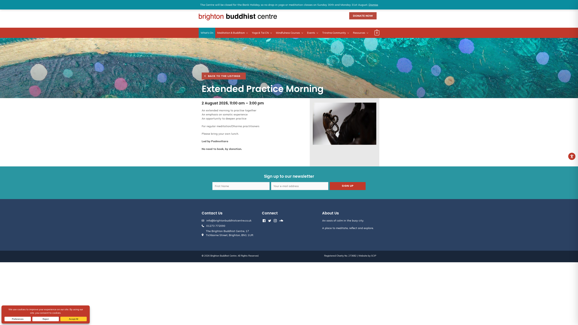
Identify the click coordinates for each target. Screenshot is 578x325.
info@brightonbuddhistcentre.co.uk (229, 220)
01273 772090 (215, 226)
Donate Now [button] (363, 15)
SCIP (373, 255)
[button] (348, 186)
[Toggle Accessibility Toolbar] (572, 156)
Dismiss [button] (373, 4)
